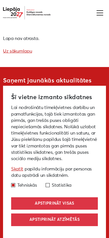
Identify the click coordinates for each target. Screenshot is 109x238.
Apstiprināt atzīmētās (54, 220)
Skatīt (17, 169)
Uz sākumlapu (17, 51)
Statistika (61, 185)
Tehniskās (27, 185)
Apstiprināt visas (54, 203)
